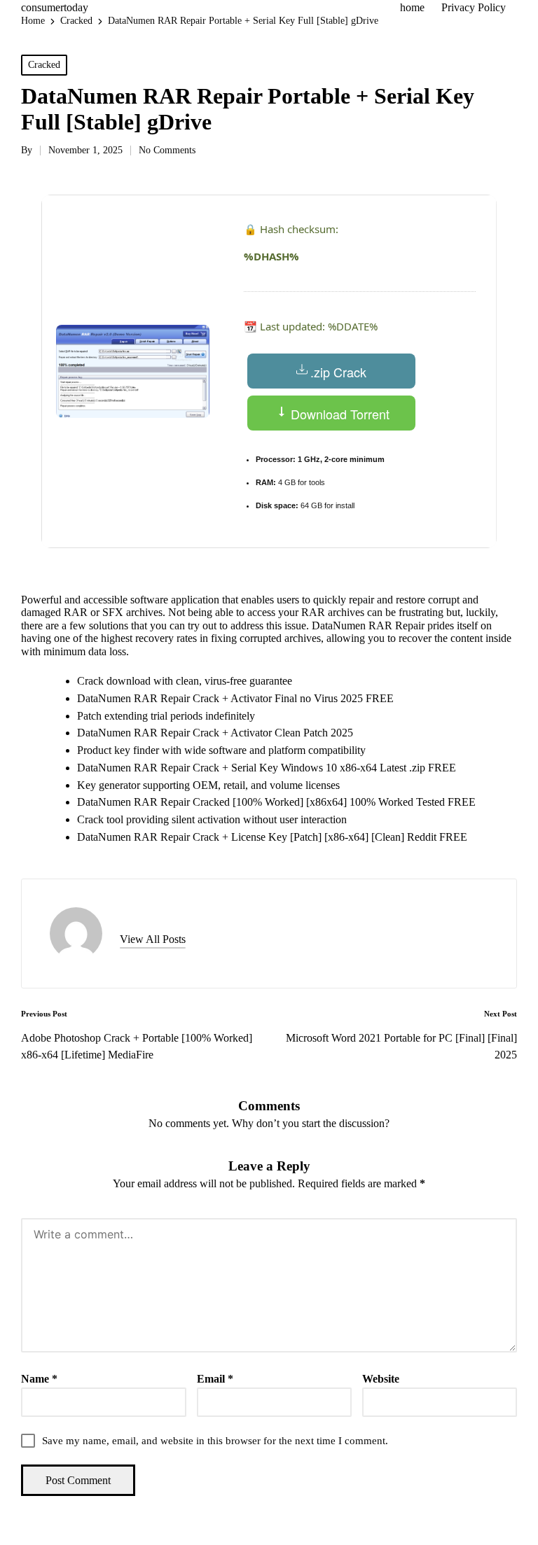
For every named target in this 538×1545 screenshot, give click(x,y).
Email (215, 1379)
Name (39, 1379)
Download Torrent (338, 414)
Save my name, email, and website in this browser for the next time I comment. (215, 1440)
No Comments (167, 150)
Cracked (44, 65)
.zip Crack (338, 372)
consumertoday (54, 7)
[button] (153, 939)
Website (380, 1379)
